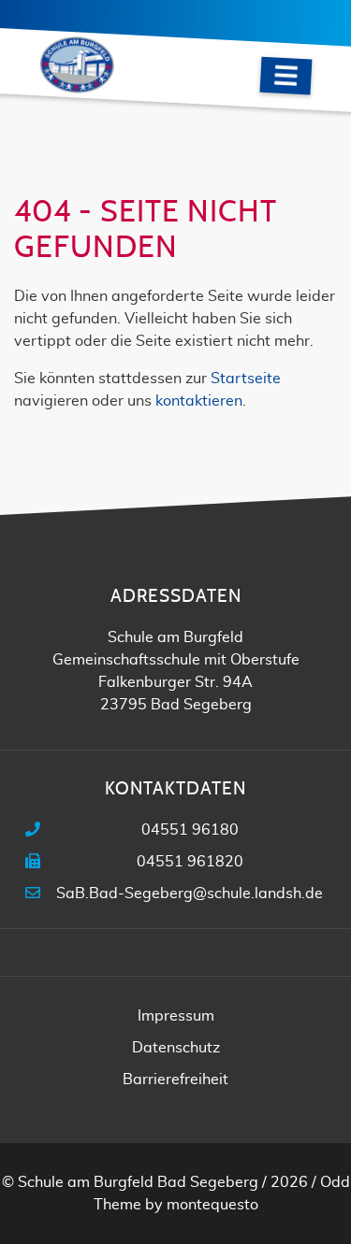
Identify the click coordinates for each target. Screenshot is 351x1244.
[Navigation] (286, 76)
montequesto (212, 1204)
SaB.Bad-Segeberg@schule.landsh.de (189, 893)
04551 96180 (190, 829)
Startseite (246, 378)
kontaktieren (198, 400)
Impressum (176, 1015)
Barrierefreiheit (175, 1079)
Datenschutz (176, 1047)
